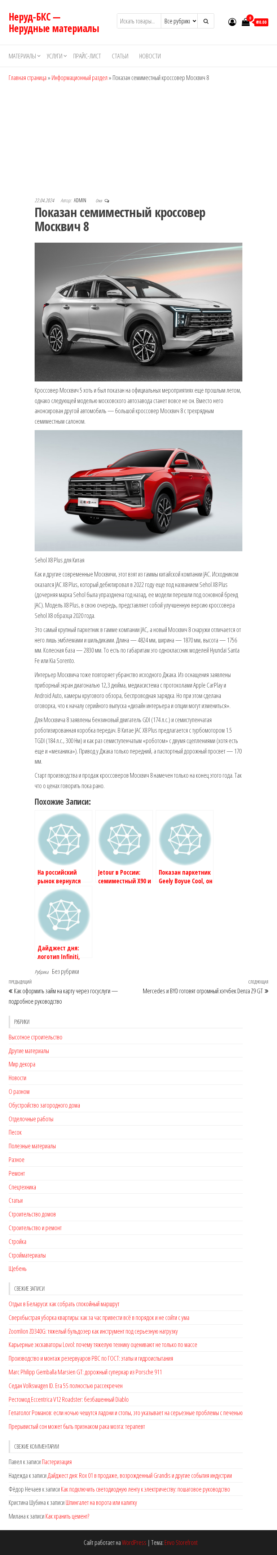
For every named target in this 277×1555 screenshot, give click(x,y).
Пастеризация (57, 1461)
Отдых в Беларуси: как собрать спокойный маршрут (64, 1303)
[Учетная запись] (232, 21)
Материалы (22, 56)
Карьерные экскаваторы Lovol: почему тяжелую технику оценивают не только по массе (103, 1344)
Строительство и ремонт (35, 1227)
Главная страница (28, 77)
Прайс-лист (87, 56)
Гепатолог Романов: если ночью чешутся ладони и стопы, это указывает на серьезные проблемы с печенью (126, 1412)
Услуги (54, 56)
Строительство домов (32, 1214)
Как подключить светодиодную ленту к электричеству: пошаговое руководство (145, 1489)
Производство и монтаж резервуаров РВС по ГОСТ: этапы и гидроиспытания (91, 1358)
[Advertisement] (138, 137)
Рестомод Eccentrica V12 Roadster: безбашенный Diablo (69, 1399)
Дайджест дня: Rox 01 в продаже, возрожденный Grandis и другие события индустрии (140, 1475)
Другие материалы (29, 1050)
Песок (15, 1132)
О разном (19, 1091)
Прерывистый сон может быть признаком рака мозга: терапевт (77, 1426)
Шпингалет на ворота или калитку (101, 1502)
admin (80, 200)
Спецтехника (22, 1187)
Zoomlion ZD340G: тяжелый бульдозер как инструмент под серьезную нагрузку (93, 1331)
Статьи (120, 56)
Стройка (17, 1241)
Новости (150, 56)
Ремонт (17, 1173)
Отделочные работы (31, 1118)
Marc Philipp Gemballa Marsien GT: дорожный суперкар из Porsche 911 (85, 1372)
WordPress (134, 1542)
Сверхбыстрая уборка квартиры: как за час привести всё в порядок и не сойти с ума (99, 1317)
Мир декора (22, 1064)
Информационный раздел (79, 77)
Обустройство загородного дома (44, 1105)
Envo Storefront (181, 1542)
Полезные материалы (32, 1145)
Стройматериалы (27, 1255)
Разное (17, 1159)
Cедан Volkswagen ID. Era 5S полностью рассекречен (66, 1385)
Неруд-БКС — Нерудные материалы (54, 22)
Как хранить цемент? (67, 1516)
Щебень (18, 1268)
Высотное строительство (35, 1037)
